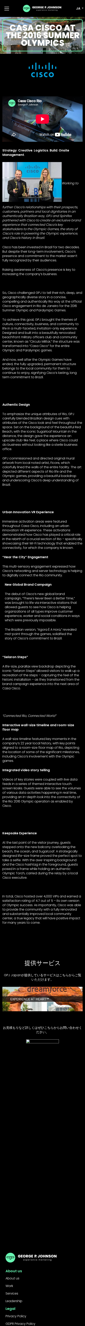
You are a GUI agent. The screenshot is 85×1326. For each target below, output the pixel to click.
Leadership (14, 1301)
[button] (77, 8)
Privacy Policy (16, 1316)
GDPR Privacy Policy (20, 1323)
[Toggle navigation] (7, 8)
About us (12, 1278)
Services (12, 1293)
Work (9, 1286)
